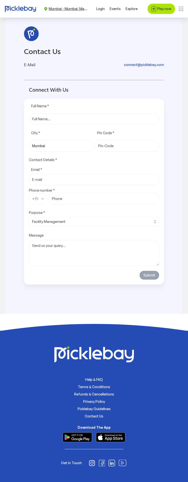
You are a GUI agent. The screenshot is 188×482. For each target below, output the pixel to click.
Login (100, 9)
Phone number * (42, 190)
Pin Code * (105, 133)
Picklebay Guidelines (94, 409)
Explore (132, 9)
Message (36, 235)
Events (115, 9)
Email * (36, 169)
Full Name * (40, 106)
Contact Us (94, 416)
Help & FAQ (94, 379)
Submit (149, 275)
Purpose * (37, 212)
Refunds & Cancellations (94, 394)
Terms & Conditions (94, 387)
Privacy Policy (94, 401)
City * (35, 133)
